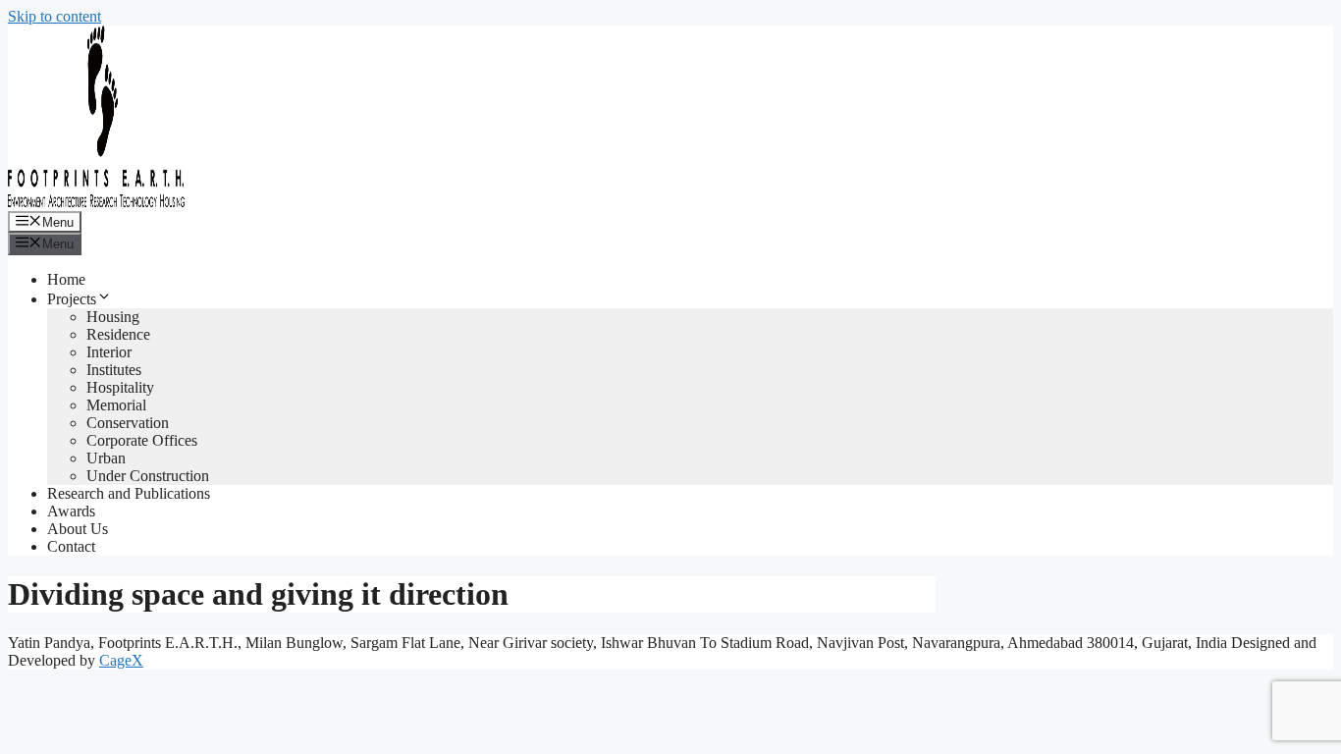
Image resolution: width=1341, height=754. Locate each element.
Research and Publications (128, 493)
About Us (77, 528)
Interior (109, 352)
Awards (71, 511)
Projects (71, 299)
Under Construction (147, 475)
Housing (112, 316)
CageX (121, 660)
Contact (71, 546)
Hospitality (120, 387)
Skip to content (54, 16)
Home (66, 279)
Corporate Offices (141, 440)
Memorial (116, 405)
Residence (118, 334)
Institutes (113, 369)
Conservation (127, 422)
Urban (106, 458)
